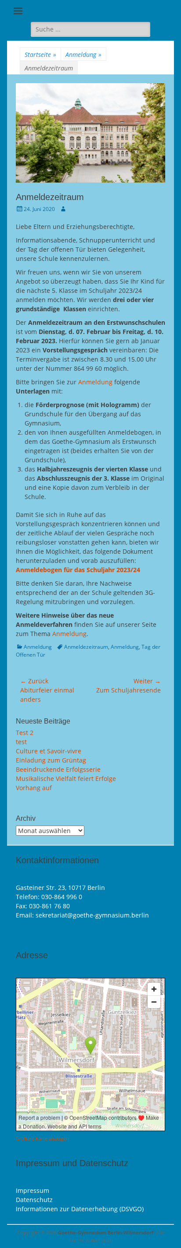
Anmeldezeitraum (86, 646)
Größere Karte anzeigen (42, 1139)
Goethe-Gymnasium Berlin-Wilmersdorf (105, 1232)
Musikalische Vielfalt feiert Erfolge (66, 778)
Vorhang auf (34, 788)
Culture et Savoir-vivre (48, 751)
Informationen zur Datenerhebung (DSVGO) (80, 1209)
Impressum (32, 1190)
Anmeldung (83, 54)
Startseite (40, 54)
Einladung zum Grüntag (51, 760)
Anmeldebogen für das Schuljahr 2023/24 (78, 570)
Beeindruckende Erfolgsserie (58, 769)
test (21, 742)
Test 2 (24, 732)
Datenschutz (34, 1199)
